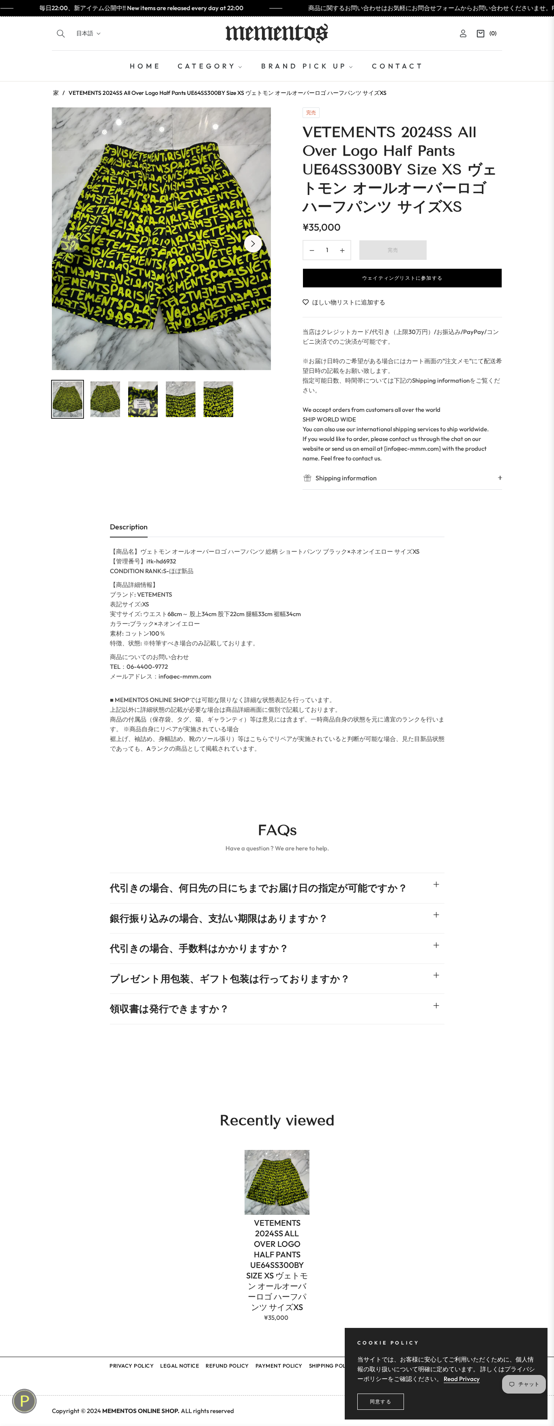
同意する (380, 1401)
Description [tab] (129, 526)
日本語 (84, 33)
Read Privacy (462, 1379)
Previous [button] (70, 244)
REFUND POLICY (227, 1365)
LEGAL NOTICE (179, 1365)
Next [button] (253, 244)
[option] (161, 238)
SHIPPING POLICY (332, 1365)
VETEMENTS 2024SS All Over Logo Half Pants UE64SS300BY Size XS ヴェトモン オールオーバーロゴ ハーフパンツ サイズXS (277, 1265)
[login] (463, 33)
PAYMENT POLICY (279, 1365)
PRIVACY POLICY (132, 1365)
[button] (61, 34)
